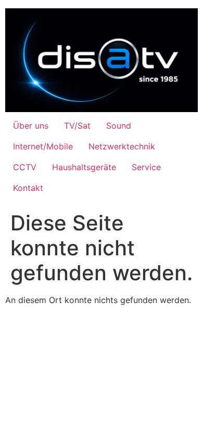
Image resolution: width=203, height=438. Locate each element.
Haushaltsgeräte (84, 167)
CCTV (24, 167)
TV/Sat (77, 125)
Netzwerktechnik (121, 146)
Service (146, 167)
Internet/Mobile (43, 146)
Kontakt (28, 188)
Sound (118, 125)
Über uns (30, 125)
